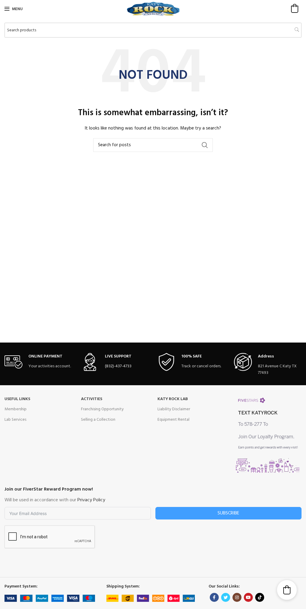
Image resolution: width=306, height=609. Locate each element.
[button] (295, 8)
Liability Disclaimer (173, 409)
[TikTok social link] (259, 597)
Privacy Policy (91, 500)
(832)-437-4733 (118, 366)
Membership (15, 409)
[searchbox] (153, 30)
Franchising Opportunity (102, 409)
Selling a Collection (98, 419)
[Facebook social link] (214, 597)
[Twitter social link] (225, 597)
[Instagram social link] (236, 597)
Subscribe (228, 513)
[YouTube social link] (248, 597)
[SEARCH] (204, 145)
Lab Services (15, 419)
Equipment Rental (173, 419)
